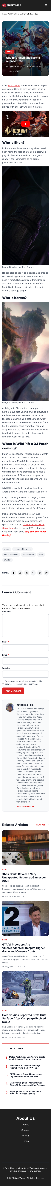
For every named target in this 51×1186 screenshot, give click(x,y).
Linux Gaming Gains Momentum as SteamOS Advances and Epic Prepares (27, 1084)
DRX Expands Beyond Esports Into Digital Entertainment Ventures (26, 1075)
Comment (7, 611)
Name (5, 642)
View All (40, 825)
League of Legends (22, 549)
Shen (41, 554)
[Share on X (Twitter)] (20, 573)
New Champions (11, 554)
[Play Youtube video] (25, 124)
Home (4, 14)
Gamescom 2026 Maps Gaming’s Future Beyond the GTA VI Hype (25, 1066)
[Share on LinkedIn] (26, 573)
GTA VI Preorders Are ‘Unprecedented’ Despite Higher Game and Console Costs (23, 948)
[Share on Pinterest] (33, 573)
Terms (25, 1141)
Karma (7, 549)
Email (5, 655)
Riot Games (14, 85)
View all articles (23, 806)
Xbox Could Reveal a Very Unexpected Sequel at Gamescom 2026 (24, 877)
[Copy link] (46, 573)
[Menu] (46, 5)
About (25, 1124)
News (4, 869)
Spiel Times (20, 1178)
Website (6, 668)
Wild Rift (7, 560)
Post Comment (13, 690)
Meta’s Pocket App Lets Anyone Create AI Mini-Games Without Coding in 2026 (27, 1058)
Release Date (28, 554)
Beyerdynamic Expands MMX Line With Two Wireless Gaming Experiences (25, 1092)
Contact (25, 1130)
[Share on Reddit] (39, 573)
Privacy (25, 1135)
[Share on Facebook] (13, 573)
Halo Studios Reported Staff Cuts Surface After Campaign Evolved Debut (24, 1018)
